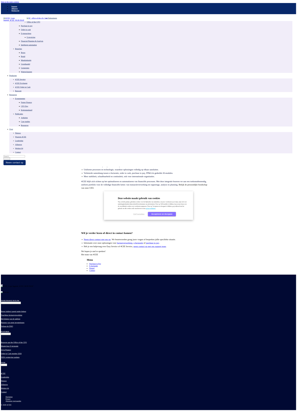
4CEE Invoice (20, 79)
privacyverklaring (150, 208)
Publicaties (19, 114)
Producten (13, 76)
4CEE (3, 373)
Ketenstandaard (26, 110)
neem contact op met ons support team (149, 246)
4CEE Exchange (21, 83)
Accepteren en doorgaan (161, 214)
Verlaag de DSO (7, 326)
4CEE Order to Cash (22, 87)
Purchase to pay (26, 26)
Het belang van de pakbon (10, 319)
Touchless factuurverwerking (11, 315)
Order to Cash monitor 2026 (11, 354)
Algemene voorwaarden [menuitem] (13, 401)
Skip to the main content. (10, 2)
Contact (18, 152)
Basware (18, 91)
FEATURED (6, 334)
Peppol (91, 268)
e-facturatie (138, 243)
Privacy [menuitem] (8, 399)
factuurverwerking (124, 243)
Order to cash (26, 30)
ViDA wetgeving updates (10, 357)
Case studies (25, 122)
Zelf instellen (138, 214)
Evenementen (20, 99)
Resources (24, 125)
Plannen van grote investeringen (12, 323)
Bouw (23, 53)
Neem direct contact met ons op (97, 239)
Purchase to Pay (95, 264)
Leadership (19, 141)
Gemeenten (25, 68)
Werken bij (19, 148)
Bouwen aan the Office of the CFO (14, 342)
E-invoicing (31, 37)
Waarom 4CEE (20, 137)
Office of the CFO (33, 22)
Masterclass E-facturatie (9, 346)
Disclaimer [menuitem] (9, 397)
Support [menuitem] (14, 6)
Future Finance (26, 102)
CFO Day (24, 106)
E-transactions (26, 33)
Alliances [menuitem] (14, 9)
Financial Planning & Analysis (32, 41)
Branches (18, 49)
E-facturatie (93, 266)
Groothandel (25, 64)
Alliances (18, 145)
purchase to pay (152, 243)
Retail (23, 56)
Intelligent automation (29, 45)
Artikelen (24, 118)
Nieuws (18, 133)
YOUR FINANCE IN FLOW (11, 303)
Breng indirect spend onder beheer (13, 311)
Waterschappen (26, 72)
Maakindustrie (26, 60)
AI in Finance (6, 350)
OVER (4, 365)
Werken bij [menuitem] (15, 11)
